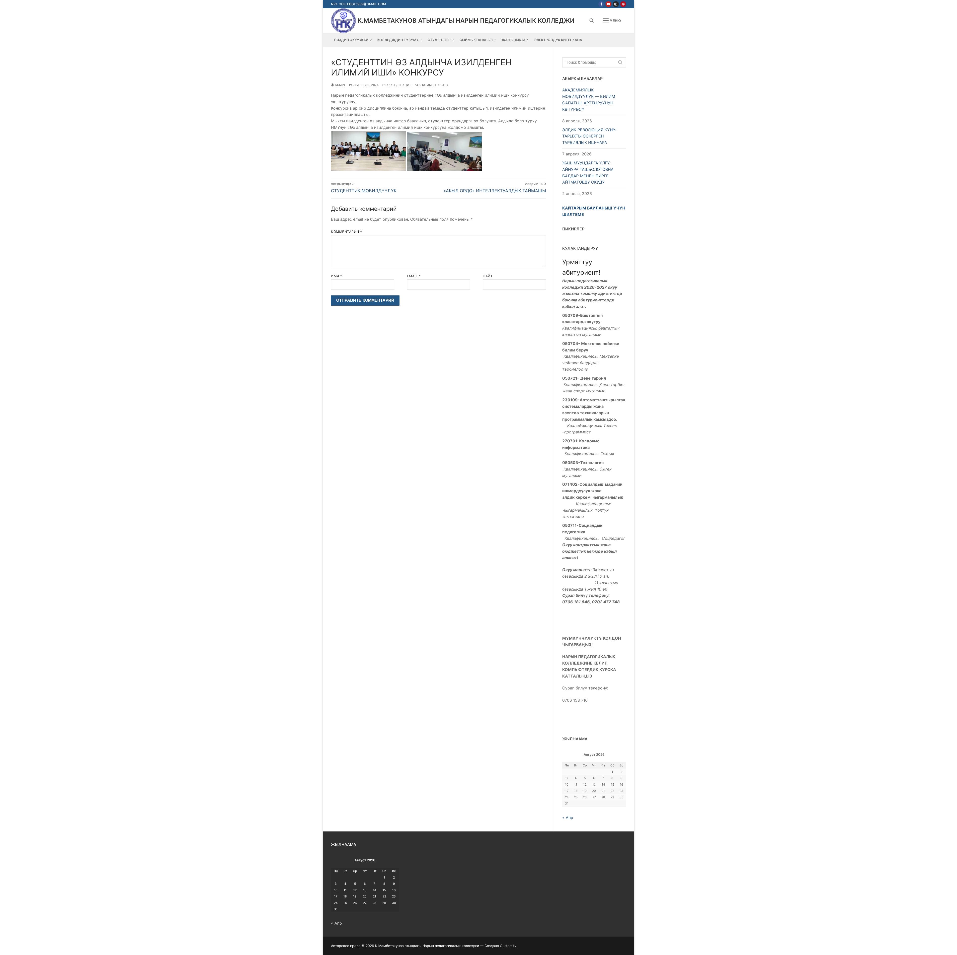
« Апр (567, 817)
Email (414, 276)
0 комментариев (433, 85)
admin (339, 85)
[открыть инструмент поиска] (591, 20)
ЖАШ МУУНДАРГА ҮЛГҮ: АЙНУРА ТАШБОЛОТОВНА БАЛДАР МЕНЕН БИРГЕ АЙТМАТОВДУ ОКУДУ (588, 172)
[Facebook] (601, 4)
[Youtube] (608, 4)
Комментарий (346, 232)
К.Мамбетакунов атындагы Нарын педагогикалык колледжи (466, 20)
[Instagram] (616, 4)
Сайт (488, 276)
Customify (508, 946)
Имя (336, 276)
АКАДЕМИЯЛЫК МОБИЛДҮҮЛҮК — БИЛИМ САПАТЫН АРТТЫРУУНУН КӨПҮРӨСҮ (588, 99)
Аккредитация (398, 85)
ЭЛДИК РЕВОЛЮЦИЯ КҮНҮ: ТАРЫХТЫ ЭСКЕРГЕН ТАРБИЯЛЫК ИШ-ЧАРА (589, 136)
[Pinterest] (623, 4)
